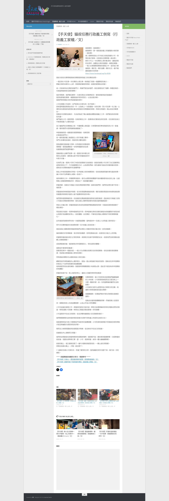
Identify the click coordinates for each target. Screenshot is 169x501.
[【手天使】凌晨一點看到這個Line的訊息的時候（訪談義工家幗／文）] (88, 394)
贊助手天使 (99, 21)
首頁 (27, 21)
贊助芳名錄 (109, 21)
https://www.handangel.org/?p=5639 (97, 73)
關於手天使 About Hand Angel (41, 21)
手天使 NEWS (71, 21)
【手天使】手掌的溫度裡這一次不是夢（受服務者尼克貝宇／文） (108, 434)
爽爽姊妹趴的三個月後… (35, 73)
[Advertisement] (38, 116)
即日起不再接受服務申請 (35, 53)
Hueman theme (48, 497)
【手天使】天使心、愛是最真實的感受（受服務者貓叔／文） (77, 359)
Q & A (92, 21)
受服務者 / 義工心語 (58, 21)
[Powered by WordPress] (33, 497)
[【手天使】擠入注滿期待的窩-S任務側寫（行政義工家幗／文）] (109, 394)
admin (60, 44)
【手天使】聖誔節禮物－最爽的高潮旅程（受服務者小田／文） (86, 434)
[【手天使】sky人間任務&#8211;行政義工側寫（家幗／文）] (66, 394)
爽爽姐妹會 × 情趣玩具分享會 (36, 63)
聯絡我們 (118, 21)
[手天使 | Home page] (37, 10)
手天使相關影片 (83, 21)
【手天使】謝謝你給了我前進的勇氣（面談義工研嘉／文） (77, 362)
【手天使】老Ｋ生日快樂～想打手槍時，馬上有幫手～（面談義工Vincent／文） (65, 434)
